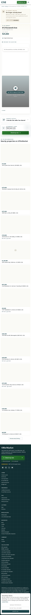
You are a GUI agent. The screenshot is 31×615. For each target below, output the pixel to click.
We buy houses (4, 501)
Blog (2, 522)
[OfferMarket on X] (9, 467)
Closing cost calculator (6, 556)
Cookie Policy (5, 601)
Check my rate (22, 2)
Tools (2, 526)
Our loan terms (4, 478)
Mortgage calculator (5, 579)
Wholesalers (4, 514)
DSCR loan (3, 476)
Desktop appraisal (5, 560)
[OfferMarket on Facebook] (2, 467)
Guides (3, 524)
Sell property (4, 497)
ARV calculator (4, 547)
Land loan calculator (5, 575)
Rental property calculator (7, 582)
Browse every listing (15, 438)
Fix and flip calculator (6, 569)
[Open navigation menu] (28, 2)
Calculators (5, 544)
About (2, 539)
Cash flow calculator (5, 551)
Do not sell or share (15, 608)
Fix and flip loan (4, 480)
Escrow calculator (5, 567)
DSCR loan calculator (6, 564)
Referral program (5, 532)
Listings (6, 6)
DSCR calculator (4, 562)
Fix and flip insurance (6, 492)
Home (3, 6)
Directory (3, 509)
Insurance (4, 487)
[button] (15, 91)
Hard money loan (5, 482)
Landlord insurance (5, 490)
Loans (3, 472)
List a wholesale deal (6, 516)
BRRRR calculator (5, 549)
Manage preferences (15, 605)
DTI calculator (4, 566)
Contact (3, 541)
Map (2, 507)
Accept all (15, 611)
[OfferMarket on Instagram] (6, 467)
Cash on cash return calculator (8, 554)
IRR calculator (4, 573)
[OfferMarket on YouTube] (12, 467)
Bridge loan (3, 484)
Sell (2, 495)
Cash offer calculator (6, 552)
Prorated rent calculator (6, 581)
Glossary (3, 528)
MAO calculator (4, 577)
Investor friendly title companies (8, 533)
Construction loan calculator (7, 558)
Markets (3, 530)
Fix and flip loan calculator (7, 571)
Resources (4, 520)
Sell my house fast (5, 499)
